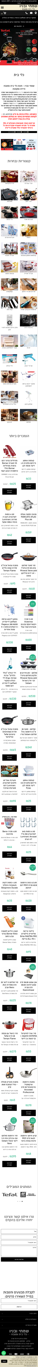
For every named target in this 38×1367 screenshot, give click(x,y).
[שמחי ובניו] (22, 7)
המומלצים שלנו (31, 1319)
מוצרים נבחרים (31, 1325)
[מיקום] (36, 13)
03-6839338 (7, 114)
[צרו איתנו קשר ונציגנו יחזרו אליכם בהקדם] (31, 13)
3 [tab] (17, 1200)
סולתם (14, 97)
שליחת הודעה (19, 1259)
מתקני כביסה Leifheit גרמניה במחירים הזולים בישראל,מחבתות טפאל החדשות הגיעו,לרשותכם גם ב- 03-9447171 (19, 22)
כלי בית (20, 92)
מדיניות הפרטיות (31, 1365)
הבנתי (4, 1361)
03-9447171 (11, 1341)
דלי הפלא (15, 103)
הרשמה (19, 1307)
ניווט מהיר (33, 1313)
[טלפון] (27, 13)
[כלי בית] (19, 132)
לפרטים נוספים (28, 486)
